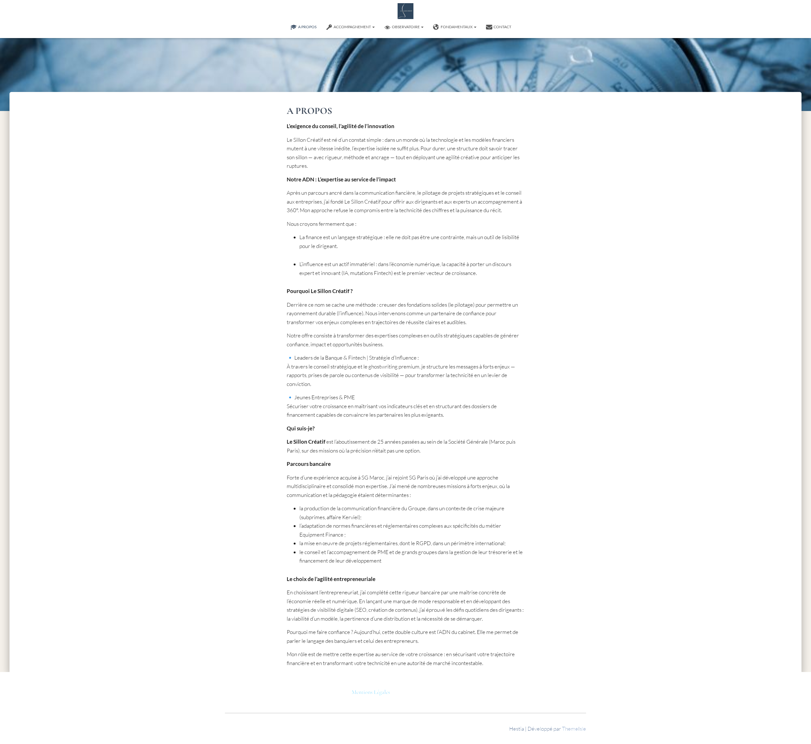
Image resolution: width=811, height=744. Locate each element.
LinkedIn (521, 27)
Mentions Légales (371, 692)
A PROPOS (307, 26)
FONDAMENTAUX (457, 26)
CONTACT (502, 26)
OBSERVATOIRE (406, 26)
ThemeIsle (574, 728)
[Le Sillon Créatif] (405, 11)
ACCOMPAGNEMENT (353, 26)
